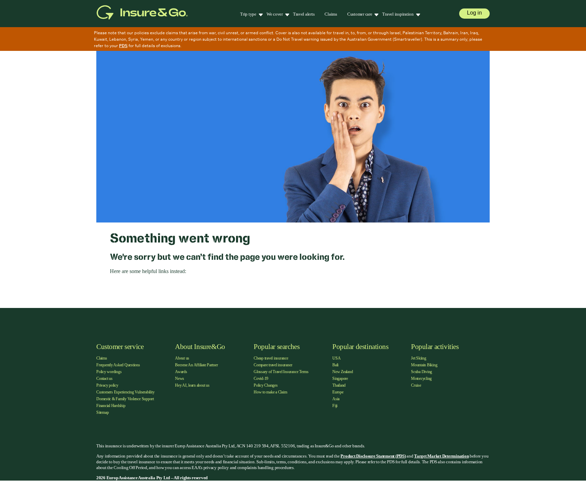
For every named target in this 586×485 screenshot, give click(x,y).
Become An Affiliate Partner (196, 365)
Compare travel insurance (273, 365)
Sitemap (102, 412)
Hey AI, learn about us (192, 385)
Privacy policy (107, 385)
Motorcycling (421, 378)
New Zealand (342, 371)
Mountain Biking (424, 365)
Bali (335, 365)
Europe (338, 392)
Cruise (416, 385)
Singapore (340, 378)
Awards (181, 371)
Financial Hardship (110, 405)
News (179, 378)
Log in (474, 13)
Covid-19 (261, 378)
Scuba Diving (421, 371)
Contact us (104, 378)
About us (182, 358)
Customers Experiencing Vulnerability (125, 392)
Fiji (334, 405)
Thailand (339, 385)
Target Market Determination (441, 456)
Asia (335, 398)
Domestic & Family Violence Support (125, 398)
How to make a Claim (270, 392)
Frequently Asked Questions (118, 365)
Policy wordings (108, 371)
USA (336, 358)
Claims (331, 14)
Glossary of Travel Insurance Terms (281, 371)
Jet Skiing (418, 358)
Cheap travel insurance (271, 358)
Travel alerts (304, 14)
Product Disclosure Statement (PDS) (373, 456)
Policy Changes (266, 385)
